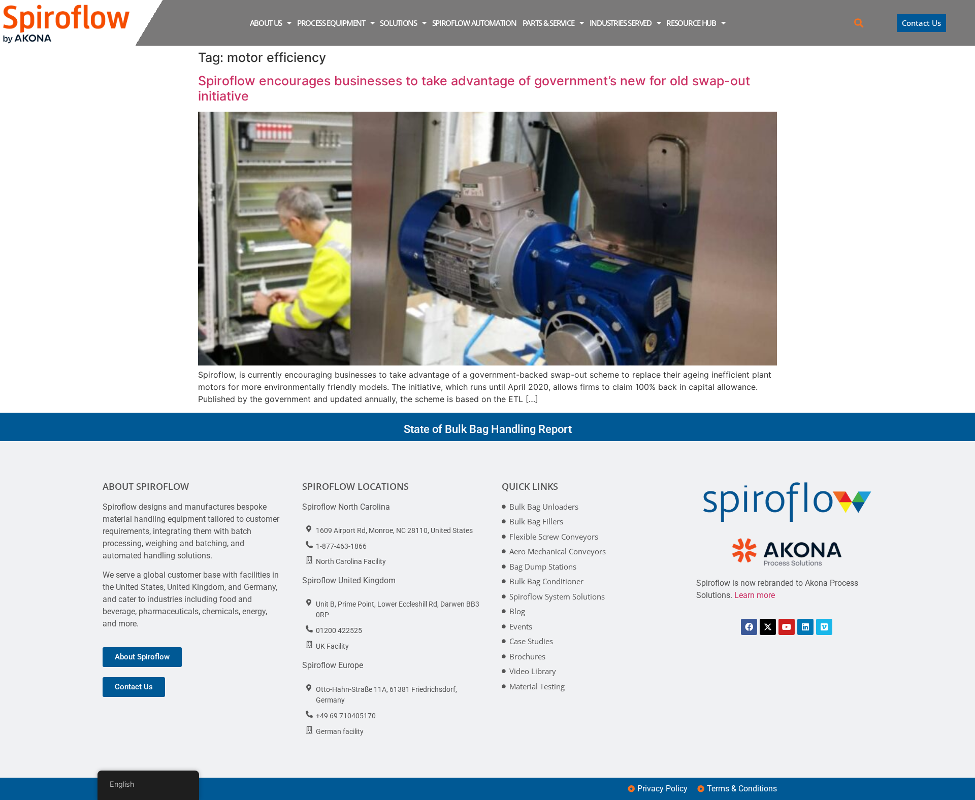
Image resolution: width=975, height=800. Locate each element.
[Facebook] (749, 627)
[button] (859, 23)
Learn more (754, 595)
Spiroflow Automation (474, 23)
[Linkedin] (805, 627)
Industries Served (621, 23)
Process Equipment (331, 23)
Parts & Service (549, 23)
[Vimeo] (824, 627)
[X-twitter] (768, 627)
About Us (266, 23)
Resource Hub (691, 23)
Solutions (398, 23)
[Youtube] (786, 627)
